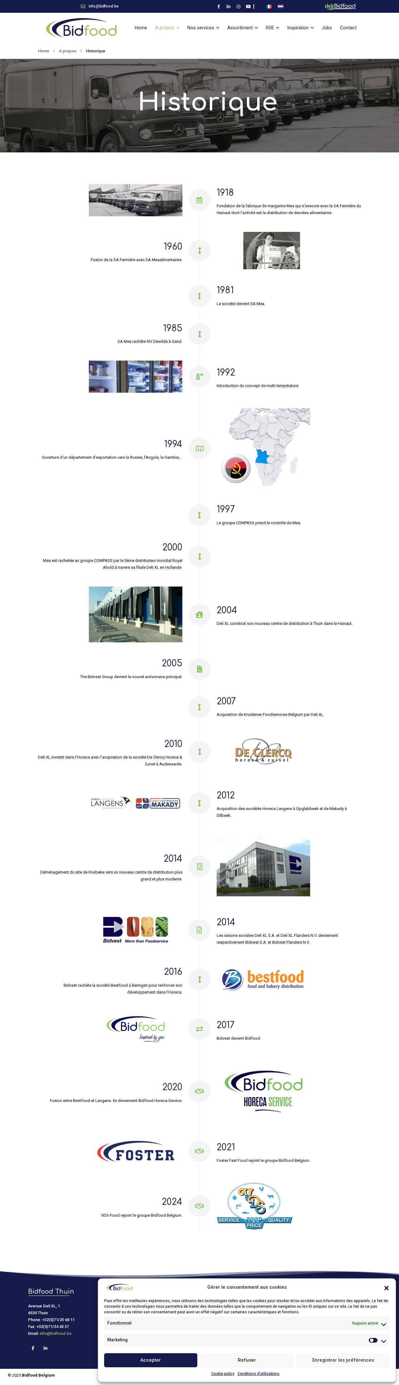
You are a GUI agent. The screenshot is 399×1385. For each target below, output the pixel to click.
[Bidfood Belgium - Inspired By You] (81, 28)
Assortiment (240, 28)
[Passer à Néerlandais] (280, 6)
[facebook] (219, 7)
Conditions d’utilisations (259, 1374)
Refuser (247, 1360)
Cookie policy (222, 1374)
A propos (164, 28)
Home (141, 28)
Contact (348, 28)
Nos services (200, 28)
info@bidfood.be (56, 1333)
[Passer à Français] (269, 6)
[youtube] (248, 7)
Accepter (150, 1360)
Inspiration (298, 28)
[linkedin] (228, 7)
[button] (386, 1287)
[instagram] (238, 7)
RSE (270, 28)
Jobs (327, 28)
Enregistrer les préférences (343, 1360)
